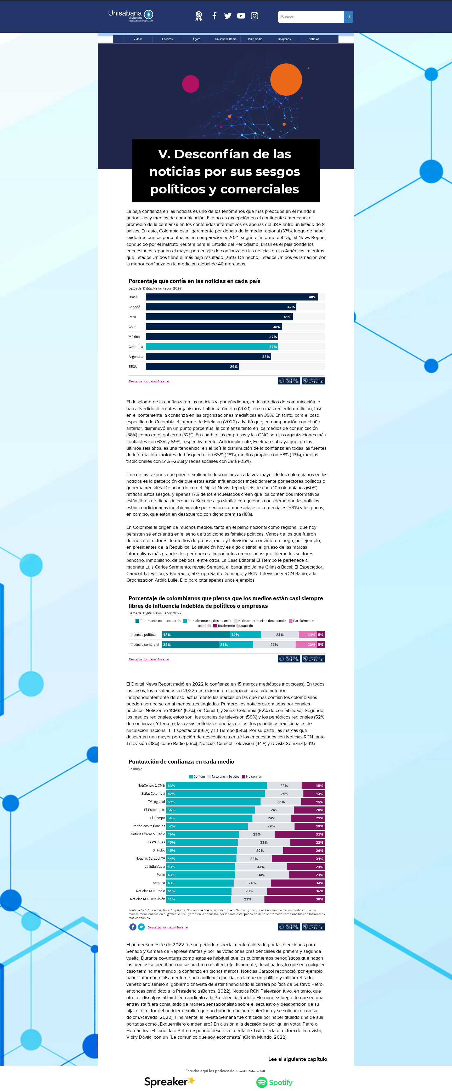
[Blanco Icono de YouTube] (241, 16)
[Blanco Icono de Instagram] (254, 16)
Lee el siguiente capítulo (297, 1059)
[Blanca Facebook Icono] (214, 16)
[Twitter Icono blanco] (228, 16)
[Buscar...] (348, 17)
